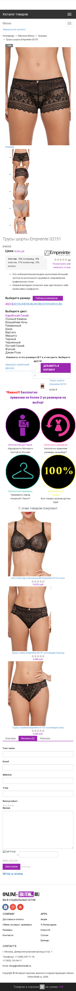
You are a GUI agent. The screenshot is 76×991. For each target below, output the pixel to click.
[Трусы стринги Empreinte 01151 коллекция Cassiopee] (38, 693)
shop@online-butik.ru (20, 965)
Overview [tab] (10, 738)
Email (6, 761)
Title (5, 788)
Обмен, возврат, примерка (17, 924)
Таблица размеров (46, 298)
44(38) (26, 304)
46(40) (34, 304)
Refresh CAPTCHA (10, 860)
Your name (9, 748)
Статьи (44, 935)
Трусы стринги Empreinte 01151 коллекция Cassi (38, 727)
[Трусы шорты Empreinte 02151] (20, 157)
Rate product (10, 801)
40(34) (9, 304)
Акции (44, 919)
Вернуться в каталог (14, 29)
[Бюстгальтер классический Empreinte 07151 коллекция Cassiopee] (38, 544)
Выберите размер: (31, 298)
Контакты (8, 935)
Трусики (42, 35)
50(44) (50, 304)
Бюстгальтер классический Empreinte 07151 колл (38, 578)
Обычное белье (26, 35)
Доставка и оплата (13, 919)
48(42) (42, 304)
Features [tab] (45, 738)
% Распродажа (48, 924)
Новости (45, 930)
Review (6, 808)
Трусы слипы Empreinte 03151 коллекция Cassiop (38, 652)
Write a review (13, 874)
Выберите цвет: (17, 311)
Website (7, 774)
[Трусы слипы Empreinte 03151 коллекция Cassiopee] (38, 618)
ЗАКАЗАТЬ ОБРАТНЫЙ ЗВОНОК (17, 366)
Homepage (8, 35)
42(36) (17, 304)
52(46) (58, 304)
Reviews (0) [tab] (27, 738)
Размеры (7, 930)
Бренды (45, 940)
